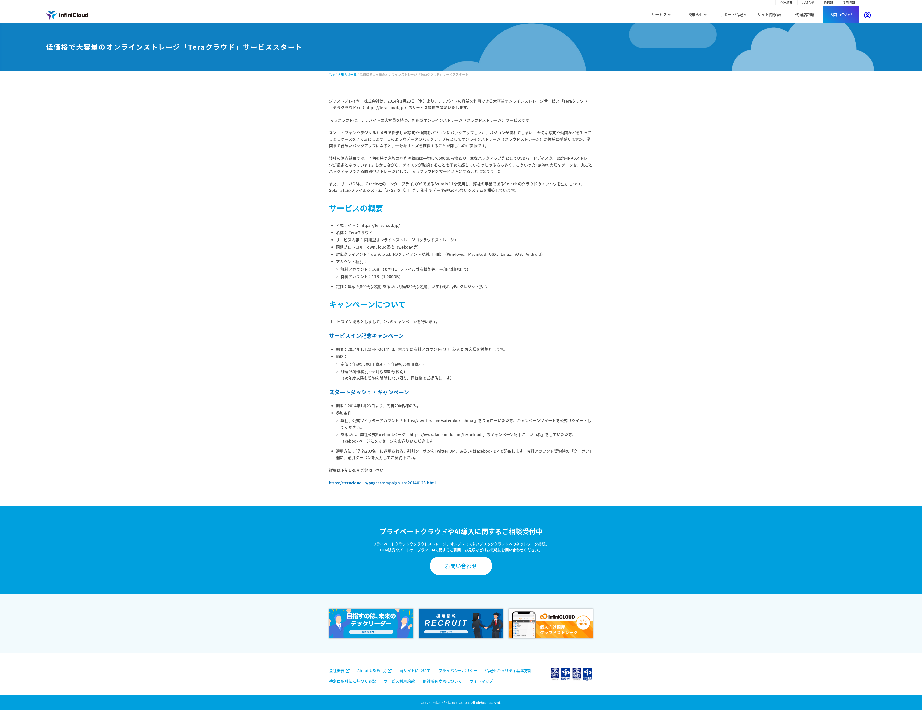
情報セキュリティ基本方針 (508, 670)
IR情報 (828, 2)
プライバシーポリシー (458, 670)
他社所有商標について (442, 681)
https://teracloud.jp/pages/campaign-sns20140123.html (382, 482)
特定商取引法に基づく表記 (352, 681)
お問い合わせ (841, 14)
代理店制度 (805, 14)
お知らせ (808, 2)
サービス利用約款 (399, 681)
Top (332, 74)
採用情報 (849, 2)
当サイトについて (415, 670)
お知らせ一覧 (347, 74)
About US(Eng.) (372, 670)
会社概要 (786, 2)
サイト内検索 (769, 14)
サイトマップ (481, 681)
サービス (659, 14)
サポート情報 (732, 14)
